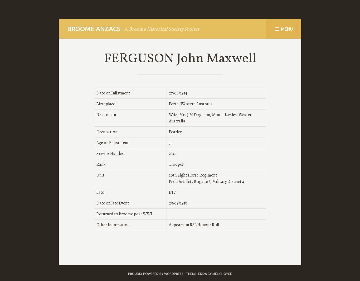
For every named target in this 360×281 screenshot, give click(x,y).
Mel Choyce (222, 273)
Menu (287, 29)
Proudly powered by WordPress (155, 273)
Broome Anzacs (93, 28)
